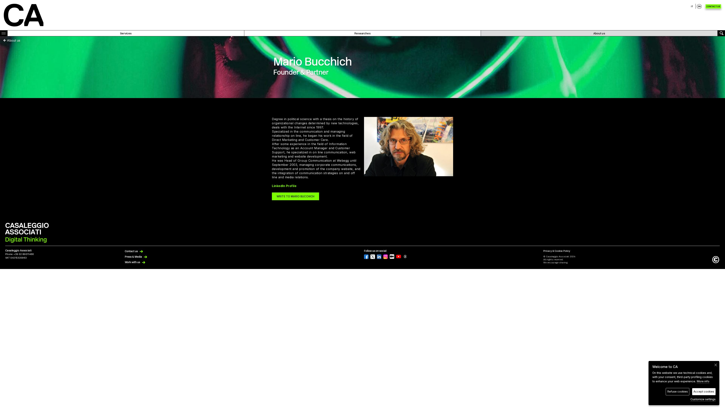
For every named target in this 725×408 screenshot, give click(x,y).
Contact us (713, 6)
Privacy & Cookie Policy (556, 251)
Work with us (132, 262)
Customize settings (703, 399)
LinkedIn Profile (284, 186)
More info (703, 381)
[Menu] (4, 33)
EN (699, 6)
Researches (362, 33)
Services (126, 33)
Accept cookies (703, 391)
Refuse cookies (677, 391)
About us (599, 33)
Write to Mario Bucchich (295, 196)
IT (692, 6)
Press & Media (133, 256)
